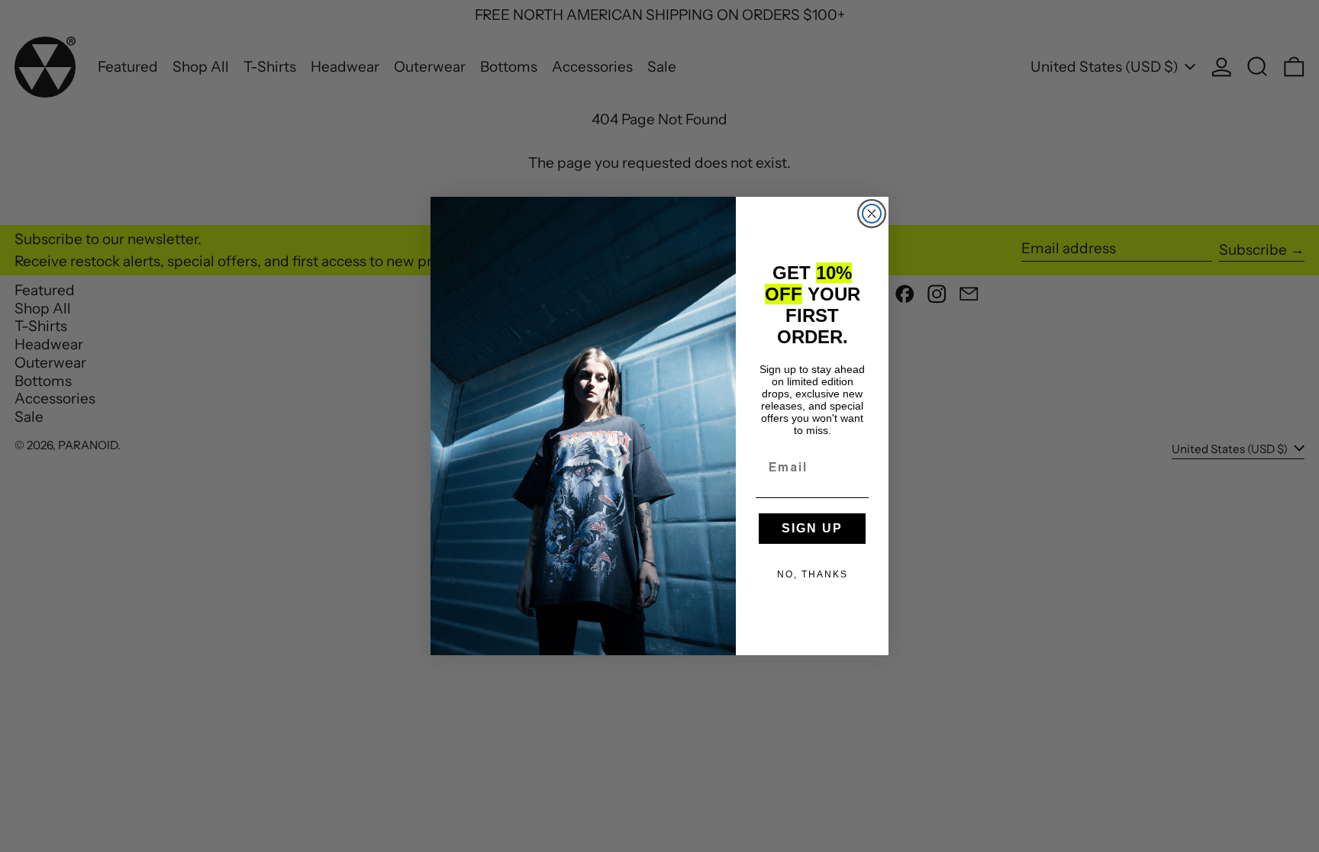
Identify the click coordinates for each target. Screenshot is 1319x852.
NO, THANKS (812, 574)
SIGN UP (812, 528)
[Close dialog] (872, 213)
